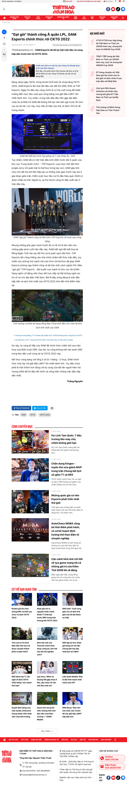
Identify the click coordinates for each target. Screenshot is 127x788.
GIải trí (92, 17)
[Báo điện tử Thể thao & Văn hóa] (63, 9)
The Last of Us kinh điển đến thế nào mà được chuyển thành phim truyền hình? (21, 647)
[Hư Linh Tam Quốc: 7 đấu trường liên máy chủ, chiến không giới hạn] (30, 441)
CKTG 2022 (45, 415)
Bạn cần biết (114, 17)
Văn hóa (75, 17)
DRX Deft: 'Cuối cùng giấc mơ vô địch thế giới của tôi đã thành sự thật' (71, 613)
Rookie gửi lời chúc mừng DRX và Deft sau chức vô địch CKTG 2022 (22, 613)
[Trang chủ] (4, 17)
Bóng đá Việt (49, 17)
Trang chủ (6, 22)
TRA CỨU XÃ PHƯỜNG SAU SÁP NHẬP (89, 1)
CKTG (32, 415)
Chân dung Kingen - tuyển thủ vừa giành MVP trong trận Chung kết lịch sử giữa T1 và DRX (66, 469)
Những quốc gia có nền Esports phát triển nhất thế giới (65, 499)
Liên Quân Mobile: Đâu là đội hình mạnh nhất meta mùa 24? (72, 679)
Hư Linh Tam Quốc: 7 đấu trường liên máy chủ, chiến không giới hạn (66, 439)
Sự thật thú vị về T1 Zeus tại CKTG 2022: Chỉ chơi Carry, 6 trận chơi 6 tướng (44, 340)
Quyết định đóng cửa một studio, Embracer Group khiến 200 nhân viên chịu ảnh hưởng (22, 712)
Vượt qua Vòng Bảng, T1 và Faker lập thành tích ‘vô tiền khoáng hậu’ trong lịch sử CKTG (48, 336)
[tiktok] (118, 9)
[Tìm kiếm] (4, 9)
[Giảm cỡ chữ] (4, 59)
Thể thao (38, 17)
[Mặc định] (4, 54)
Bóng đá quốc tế (63, 17)
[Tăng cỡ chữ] (4, 50)
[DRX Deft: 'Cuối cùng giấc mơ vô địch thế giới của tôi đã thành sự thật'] (72, 599)
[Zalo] (123, 9)
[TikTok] (124, 1)
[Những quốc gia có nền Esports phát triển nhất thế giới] (30, 501)
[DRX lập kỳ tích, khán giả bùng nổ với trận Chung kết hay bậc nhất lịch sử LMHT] (72, 633)
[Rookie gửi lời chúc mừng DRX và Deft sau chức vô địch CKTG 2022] (22, 599)
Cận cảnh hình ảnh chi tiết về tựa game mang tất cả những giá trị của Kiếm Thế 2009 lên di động (67, 565)
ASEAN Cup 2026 (14, 17)
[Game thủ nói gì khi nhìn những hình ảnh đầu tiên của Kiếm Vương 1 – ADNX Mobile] (47, 698)
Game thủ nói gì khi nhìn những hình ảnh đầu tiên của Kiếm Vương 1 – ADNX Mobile (46, 714)
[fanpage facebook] (108, 9)
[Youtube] (120, 1)
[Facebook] (115, 1)
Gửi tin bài (109, 1)
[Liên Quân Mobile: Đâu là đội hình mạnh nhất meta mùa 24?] (72, 667)
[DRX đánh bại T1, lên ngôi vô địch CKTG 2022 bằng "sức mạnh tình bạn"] (22, 667)
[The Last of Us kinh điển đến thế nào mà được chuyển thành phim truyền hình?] (22, 633)
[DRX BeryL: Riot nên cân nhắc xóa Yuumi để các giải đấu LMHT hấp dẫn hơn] (72, 698)
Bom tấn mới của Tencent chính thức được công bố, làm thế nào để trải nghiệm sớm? (47, 649)
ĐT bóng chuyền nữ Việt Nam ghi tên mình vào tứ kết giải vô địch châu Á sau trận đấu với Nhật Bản (109, 76)
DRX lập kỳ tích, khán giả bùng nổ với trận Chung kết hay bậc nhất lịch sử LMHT (71, 647)
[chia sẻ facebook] (4, 38)
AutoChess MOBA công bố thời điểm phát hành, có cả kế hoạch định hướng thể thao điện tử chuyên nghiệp (65, 531)
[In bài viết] (4, 43)
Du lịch (84, 17)
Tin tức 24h (27, 17)
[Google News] (67, 45)
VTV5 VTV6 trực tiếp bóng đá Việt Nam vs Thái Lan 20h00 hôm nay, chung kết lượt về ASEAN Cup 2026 (109, 45)
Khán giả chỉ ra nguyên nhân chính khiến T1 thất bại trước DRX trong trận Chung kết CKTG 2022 (47, 614)
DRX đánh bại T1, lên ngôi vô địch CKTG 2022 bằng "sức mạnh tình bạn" (22, 681)
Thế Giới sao (102, 17)
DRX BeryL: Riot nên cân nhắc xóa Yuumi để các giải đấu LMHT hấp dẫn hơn (72, 712)
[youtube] (113, 9)
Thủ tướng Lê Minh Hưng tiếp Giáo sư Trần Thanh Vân (108, 110)
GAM (23, 415)
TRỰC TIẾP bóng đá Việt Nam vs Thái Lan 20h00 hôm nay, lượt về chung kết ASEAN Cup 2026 (109, 60)
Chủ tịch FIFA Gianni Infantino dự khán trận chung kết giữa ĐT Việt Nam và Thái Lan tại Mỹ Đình (107, 94)
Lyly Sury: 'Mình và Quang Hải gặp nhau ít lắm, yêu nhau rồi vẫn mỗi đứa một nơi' (47, 681)
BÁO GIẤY (69, 1)
